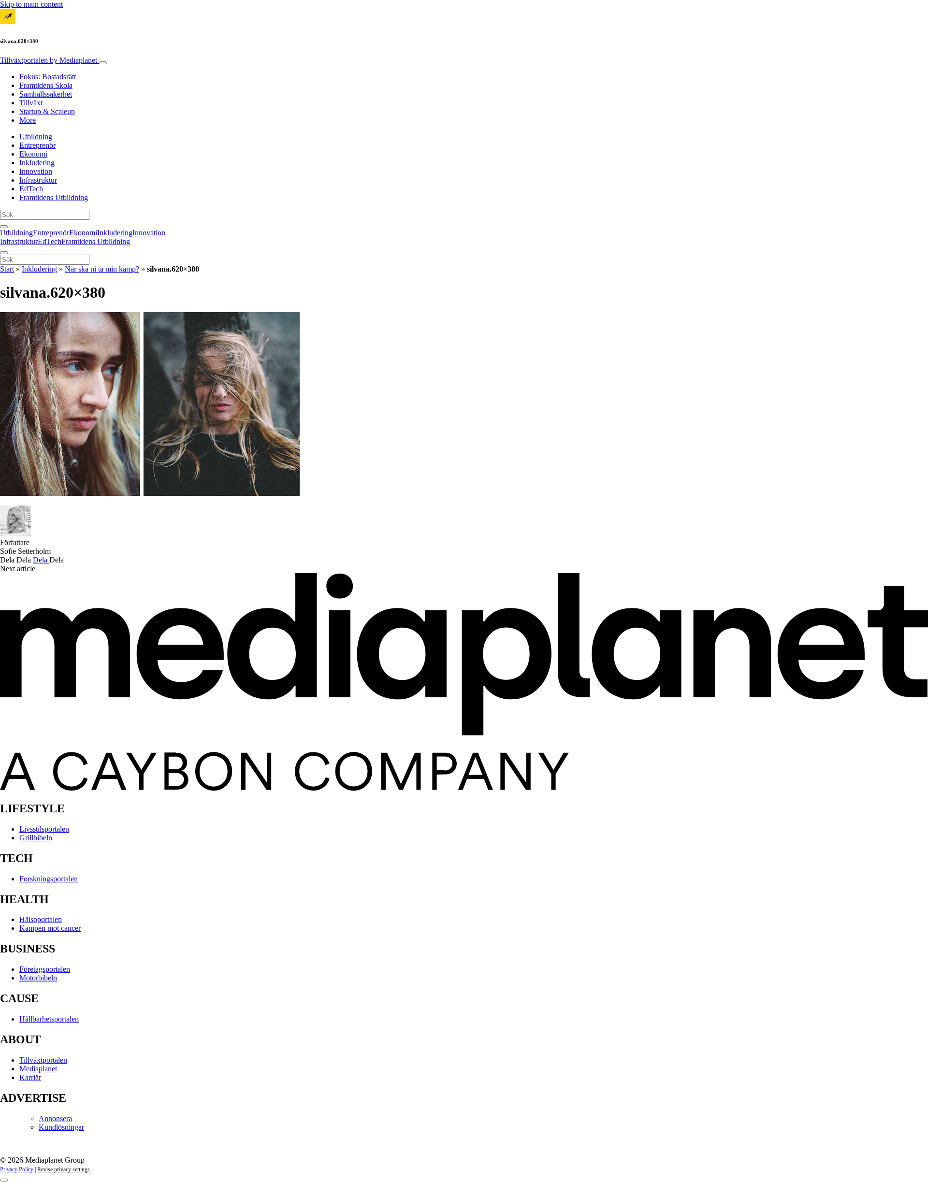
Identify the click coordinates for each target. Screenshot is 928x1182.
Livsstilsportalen (44, 829)
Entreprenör (37, 145)
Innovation (35, 171)
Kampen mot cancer (50, 928)
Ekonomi (33, 154)
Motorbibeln (38, 978)
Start (7, 269)
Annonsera (55, 1118)
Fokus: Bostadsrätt (47, 76)
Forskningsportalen (48, 879)
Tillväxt (31, 103)
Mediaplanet (38, 1069)
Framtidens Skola (45, 85)
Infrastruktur (38, 180)
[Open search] (4, 226)
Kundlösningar (61, 1127)
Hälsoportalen (40, 919)
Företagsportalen (44, 969)
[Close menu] (4, 252)
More (27, 120)
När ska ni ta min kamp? (102, 269)
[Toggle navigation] (103, 62)
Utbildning (35, 136)
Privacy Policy (16, 1169)
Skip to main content (31, 4)
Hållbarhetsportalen (49, 1019)
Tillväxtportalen (48, 60)
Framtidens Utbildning (53, 197)
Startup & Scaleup (47, 111)
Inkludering (37, 163)
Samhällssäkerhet (45, 94)
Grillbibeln (35, 838)
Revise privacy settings (63, 1169)
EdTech (31, 189)
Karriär (30, 1077)
